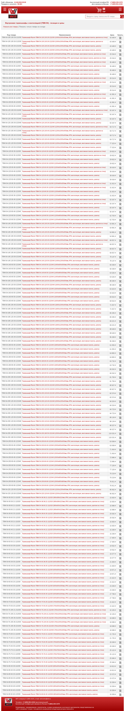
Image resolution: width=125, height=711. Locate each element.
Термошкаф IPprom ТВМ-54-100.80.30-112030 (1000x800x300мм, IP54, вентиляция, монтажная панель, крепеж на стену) (64, 82)
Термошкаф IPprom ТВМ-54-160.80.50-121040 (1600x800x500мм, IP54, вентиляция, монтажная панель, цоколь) (60, 297)
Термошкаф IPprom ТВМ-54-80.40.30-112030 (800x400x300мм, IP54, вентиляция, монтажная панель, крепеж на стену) (63, 670)
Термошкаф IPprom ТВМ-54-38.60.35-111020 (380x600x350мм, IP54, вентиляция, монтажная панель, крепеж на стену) (63, 513)
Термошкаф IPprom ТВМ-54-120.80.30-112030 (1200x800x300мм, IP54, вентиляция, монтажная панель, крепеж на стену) (64, 187)
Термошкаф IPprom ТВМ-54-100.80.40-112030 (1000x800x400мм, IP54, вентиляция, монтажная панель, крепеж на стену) (64, 98)
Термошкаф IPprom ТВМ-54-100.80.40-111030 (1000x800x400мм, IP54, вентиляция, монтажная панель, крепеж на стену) (64, 94)
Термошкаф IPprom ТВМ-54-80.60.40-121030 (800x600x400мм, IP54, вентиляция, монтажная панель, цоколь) (60, 690)
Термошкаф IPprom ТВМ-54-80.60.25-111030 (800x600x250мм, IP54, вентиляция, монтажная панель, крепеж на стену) (63, 674)
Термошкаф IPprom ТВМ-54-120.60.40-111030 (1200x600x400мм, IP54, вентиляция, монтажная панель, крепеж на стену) (64, 167)
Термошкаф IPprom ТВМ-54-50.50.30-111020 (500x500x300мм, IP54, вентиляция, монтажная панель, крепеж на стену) (63, 546)
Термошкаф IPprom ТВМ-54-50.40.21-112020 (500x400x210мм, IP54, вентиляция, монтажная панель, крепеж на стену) (63, 533)
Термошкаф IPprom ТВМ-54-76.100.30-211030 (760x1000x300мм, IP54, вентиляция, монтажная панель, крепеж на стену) (64, 618)
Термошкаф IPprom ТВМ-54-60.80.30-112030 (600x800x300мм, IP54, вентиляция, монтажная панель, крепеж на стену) (63, 598)
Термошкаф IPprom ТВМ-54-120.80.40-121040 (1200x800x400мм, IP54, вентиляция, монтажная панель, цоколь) (60, 207)
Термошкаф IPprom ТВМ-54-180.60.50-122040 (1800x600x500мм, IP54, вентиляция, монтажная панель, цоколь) (60, 357)
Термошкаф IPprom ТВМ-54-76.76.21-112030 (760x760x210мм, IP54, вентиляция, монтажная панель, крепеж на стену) (63, 654)
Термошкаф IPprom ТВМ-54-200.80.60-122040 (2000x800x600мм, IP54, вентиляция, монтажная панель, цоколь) (60, 477)
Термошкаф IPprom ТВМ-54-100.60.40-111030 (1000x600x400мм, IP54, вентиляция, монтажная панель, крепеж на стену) (64, 62)
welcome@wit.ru (45, 699)
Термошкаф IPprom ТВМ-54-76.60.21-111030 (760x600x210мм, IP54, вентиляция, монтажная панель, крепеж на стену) (63, 634)
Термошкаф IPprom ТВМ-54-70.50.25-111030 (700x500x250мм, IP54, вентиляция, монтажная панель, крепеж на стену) (63, 602)
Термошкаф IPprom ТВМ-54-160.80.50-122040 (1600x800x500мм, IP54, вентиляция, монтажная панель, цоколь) (60, 301)
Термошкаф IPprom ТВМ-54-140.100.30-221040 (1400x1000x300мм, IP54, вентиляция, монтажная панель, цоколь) (61, 232)
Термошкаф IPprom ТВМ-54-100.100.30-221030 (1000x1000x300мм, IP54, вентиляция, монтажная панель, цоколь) (61, 46)
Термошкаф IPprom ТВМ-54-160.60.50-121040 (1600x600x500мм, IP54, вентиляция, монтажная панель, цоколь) (60, 289)
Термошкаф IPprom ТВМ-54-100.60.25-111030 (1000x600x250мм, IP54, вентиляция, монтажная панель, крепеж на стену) (64, 54)
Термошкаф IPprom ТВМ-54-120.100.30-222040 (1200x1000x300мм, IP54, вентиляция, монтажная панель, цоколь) (61, 123)
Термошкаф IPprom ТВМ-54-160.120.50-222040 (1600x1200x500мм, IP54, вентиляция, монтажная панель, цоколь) (61, 285)
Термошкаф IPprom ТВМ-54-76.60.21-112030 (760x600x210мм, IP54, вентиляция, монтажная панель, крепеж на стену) (63, 638)
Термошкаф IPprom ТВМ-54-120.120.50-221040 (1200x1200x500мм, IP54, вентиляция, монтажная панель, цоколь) (61, 143)
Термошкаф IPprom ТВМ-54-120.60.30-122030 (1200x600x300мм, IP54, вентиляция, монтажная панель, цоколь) (60, 163)
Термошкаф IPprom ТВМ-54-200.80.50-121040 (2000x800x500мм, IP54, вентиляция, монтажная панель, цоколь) (60, 465)
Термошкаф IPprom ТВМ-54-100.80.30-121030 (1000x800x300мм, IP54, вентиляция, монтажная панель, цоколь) (60, 86)
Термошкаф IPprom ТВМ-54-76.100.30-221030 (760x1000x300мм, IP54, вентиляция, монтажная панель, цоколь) (60, 626)
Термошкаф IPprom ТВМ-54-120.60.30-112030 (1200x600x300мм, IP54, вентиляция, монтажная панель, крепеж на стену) (64, 155)
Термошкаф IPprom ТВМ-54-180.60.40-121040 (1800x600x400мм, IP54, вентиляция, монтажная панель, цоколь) (60, 345)
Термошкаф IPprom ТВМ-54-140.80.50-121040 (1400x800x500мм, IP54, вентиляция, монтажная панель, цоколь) (60, 273)
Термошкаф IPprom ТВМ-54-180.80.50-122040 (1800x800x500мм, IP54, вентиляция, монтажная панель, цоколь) (60, 373)
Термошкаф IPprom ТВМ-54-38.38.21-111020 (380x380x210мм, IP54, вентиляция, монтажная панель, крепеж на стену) (63, 497)
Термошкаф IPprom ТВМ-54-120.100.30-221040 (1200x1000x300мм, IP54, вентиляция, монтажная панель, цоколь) (61, 119)
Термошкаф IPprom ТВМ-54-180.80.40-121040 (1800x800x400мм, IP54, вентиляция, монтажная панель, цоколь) (60, 361)
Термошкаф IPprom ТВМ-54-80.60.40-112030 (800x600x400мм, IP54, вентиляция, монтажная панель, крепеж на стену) (63, 686)
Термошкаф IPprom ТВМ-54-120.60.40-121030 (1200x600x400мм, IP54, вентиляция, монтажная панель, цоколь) (60, 175)
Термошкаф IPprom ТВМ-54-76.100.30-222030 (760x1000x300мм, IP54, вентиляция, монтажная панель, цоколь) (60, 630)
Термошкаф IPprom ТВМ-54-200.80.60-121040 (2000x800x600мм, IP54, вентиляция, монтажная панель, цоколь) (60, 473)
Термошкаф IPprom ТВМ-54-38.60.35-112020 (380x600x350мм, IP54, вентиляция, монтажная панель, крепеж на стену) (63, 517)
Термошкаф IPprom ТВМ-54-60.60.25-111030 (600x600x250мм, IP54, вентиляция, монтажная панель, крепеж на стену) (63, 578)
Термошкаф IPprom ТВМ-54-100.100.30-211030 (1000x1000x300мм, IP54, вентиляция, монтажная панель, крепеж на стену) (65, 37)
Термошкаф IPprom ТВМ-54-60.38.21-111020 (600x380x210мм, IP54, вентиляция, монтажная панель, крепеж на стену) (63, 554)
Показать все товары (10, 27)
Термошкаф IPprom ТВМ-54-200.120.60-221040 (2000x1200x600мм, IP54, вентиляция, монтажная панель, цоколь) (61, 417)
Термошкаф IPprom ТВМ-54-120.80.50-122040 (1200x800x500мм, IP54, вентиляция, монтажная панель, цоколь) (60, 219)
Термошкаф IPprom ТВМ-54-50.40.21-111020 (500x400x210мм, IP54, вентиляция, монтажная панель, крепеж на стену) (63, 529)
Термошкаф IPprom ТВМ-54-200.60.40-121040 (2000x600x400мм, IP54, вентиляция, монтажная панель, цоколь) (60, 441)
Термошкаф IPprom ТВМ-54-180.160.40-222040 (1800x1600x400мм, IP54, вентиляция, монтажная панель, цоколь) (61, 341)
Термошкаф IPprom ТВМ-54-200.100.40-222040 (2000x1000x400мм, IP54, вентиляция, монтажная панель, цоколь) (61, 381)
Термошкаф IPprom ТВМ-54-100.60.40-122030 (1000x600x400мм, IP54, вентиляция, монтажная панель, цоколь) (60, 74)
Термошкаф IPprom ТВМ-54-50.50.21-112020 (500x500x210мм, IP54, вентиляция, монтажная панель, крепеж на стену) (63, 542)
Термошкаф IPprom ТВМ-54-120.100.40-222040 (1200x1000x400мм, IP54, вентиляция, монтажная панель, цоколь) (61, 139)
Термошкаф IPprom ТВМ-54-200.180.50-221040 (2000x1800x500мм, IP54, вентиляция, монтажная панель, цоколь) (61, 433)
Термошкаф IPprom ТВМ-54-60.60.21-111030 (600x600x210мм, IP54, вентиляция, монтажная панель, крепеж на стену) (63, 570)
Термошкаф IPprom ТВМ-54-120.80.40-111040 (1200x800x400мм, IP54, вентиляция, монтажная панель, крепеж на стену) (64, 199)
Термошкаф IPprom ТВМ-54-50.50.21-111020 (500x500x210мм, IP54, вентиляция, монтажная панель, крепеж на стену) (63, 538)
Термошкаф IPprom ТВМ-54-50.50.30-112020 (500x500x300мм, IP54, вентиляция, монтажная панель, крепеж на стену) (63, 550)
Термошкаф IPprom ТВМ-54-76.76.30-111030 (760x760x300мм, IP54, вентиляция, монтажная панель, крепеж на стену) (63, 658)
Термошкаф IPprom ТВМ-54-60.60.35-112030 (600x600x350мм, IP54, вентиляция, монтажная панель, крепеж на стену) (63, 590)
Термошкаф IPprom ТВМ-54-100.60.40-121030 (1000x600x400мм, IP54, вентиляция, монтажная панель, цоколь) (60, 70)
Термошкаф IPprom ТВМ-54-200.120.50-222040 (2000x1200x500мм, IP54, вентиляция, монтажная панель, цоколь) (61, 413)
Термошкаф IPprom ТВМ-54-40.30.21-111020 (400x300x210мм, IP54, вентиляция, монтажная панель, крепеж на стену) (63, 521)
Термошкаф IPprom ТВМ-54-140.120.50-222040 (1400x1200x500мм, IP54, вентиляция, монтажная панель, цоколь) (61, 261)
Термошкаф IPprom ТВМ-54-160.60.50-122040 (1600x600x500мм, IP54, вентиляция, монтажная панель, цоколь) (60, 293)
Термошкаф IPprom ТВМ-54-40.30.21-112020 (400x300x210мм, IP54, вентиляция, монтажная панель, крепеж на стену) (63, 525)
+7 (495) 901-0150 (29, 702)
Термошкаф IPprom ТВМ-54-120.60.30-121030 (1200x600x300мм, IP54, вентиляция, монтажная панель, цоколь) (60, 159)
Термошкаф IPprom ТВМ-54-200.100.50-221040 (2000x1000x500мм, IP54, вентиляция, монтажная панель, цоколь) (61, 385)
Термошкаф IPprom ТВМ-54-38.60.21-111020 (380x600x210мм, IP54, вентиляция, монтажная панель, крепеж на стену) (63, 505)
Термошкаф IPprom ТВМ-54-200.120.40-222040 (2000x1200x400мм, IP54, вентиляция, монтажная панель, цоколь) (61, 405)
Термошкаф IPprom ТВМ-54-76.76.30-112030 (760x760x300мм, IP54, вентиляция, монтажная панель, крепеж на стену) (63, 662)
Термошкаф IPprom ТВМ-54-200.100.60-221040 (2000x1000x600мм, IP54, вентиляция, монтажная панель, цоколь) (61, 393)
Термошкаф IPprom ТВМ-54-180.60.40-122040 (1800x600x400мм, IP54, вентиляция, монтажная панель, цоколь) (60, 349)
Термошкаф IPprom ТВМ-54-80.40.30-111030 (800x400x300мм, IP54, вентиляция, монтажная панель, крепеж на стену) (63, 666)
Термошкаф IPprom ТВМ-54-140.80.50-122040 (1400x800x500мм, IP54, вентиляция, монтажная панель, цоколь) (60, 277)
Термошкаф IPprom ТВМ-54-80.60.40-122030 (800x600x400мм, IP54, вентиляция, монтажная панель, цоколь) (60, 694)
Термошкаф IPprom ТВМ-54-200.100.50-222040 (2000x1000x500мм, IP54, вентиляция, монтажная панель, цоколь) (61, 389)
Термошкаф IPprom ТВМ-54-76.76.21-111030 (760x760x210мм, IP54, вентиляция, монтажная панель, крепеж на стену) (63, 650)
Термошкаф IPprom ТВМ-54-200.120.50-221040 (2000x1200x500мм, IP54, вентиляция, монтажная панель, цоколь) (61, 409)
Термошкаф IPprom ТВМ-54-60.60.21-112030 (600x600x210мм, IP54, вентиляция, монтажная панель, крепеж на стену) (63, 574)
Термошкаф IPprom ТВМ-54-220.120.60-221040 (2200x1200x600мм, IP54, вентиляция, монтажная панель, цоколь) (61, 489)
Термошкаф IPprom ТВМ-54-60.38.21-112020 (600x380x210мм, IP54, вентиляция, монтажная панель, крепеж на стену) (63, 558)
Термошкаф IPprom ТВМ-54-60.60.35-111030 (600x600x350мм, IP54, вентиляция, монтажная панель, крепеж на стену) (63, 586)
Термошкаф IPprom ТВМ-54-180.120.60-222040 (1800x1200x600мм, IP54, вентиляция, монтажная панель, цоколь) (61, 333)
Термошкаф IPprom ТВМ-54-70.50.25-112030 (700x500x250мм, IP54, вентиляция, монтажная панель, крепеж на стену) (63, 606)
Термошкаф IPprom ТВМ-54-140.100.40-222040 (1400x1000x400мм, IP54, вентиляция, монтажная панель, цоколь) (61, 253)
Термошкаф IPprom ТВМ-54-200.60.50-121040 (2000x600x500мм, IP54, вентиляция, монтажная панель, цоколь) (60, 449)
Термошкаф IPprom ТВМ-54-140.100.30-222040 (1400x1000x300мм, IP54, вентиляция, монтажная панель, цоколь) (61, 236)
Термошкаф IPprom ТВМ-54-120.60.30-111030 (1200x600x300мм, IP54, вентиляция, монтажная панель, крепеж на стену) (64, 151)
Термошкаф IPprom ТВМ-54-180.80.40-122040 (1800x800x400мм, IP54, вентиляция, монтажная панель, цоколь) (60, 365)
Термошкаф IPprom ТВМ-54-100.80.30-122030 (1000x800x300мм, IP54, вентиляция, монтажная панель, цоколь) (60, 90)
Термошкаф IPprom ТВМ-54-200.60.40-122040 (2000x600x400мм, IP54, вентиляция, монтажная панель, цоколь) (60, 445)
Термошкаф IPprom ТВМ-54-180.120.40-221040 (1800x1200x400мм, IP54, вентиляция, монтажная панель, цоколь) (61, 313)
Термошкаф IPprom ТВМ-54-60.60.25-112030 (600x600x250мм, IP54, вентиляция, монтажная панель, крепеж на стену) (63, 582)
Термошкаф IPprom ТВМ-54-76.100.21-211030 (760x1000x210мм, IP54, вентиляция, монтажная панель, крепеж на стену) (64, 610)
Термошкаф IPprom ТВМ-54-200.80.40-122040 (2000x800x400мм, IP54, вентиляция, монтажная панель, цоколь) (60, 461)
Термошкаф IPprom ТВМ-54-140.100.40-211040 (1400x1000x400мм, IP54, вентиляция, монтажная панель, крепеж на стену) (65, 240)
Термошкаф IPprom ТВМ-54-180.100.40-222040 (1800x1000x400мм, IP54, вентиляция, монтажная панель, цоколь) (61, 309)
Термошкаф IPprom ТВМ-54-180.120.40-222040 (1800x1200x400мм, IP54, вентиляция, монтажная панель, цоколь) (61, 317)
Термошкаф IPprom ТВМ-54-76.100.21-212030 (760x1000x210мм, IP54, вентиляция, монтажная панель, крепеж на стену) (64, 614)
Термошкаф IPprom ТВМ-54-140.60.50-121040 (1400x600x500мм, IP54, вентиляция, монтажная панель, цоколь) (60, 265)
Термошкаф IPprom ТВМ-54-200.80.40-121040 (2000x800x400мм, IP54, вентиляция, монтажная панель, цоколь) (60, 457)
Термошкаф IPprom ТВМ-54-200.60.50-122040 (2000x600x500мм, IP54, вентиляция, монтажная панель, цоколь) (60, 453)
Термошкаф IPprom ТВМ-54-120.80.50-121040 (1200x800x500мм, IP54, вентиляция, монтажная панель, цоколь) (60, 215)
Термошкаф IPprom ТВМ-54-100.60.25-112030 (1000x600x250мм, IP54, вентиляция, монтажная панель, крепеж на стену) (64, 58)
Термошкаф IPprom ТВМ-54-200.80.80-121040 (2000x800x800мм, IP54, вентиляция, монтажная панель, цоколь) (60, 481)
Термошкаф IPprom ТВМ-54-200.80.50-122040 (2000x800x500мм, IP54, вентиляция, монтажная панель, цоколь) (60, 469)
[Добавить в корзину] (120, 38)
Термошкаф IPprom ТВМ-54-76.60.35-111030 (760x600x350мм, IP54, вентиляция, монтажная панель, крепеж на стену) (63, 642)
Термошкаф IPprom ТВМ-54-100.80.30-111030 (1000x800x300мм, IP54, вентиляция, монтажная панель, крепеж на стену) (64, 78)
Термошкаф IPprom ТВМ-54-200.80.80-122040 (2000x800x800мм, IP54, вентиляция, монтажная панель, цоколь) (60, 485)
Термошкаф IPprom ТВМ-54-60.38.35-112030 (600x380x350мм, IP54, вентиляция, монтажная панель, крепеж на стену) (63, 566)
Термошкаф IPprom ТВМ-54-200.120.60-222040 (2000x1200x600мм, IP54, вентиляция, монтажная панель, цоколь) (61, 421)
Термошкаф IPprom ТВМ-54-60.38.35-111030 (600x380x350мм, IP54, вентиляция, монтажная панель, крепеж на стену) (63, 562)
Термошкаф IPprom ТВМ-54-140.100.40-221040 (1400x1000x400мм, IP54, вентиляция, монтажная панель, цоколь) (61, 248)
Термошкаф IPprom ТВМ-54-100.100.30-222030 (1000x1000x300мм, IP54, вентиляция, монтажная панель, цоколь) (61, 50)
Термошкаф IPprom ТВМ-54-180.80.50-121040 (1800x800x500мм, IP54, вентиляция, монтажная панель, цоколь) (60, 369)
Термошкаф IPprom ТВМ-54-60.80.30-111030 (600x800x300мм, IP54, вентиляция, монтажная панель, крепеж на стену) (63, 594)
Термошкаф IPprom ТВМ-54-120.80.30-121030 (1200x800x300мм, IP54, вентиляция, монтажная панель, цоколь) (60, 191)
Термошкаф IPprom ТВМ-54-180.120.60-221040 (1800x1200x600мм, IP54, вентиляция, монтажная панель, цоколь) (61, 329)
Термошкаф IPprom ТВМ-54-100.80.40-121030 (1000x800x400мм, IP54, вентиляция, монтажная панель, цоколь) (60, 102)
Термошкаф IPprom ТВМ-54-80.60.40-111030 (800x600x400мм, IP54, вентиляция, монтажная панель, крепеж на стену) (63, 682)
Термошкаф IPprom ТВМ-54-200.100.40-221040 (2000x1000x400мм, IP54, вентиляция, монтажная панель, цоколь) (61, 377)
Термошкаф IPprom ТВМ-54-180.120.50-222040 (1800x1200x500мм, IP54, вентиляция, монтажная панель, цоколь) (61, 325)
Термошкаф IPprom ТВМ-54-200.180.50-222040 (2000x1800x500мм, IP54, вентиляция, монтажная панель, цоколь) (61, 437)
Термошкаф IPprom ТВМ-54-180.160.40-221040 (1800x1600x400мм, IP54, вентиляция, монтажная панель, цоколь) (61, 337)
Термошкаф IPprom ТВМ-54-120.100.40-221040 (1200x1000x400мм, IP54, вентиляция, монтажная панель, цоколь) (61, 135)
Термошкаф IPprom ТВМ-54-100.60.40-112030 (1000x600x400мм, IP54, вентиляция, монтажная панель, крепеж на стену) (64, 66)
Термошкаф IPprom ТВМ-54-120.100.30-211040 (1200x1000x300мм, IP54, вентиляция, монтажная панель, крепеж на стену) (65, 110)
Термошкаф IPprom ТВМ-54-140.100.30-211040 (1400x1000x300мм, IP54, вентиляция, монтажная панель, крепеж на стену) (65, 223)
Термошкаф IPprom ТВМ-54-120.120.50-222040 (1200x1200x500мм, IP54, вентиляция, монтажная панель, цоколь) (61, 147)
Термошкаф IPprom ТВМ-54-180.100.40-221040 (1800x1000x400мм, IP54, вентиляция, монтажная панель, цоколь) (61, 305)
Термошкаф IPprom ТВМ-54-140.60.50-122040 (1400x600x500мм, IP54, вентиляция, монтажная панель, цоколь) (60, 269)
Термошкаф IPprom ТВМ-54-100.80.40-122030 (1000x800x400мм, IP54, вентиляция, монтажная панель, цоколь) (60, 106)
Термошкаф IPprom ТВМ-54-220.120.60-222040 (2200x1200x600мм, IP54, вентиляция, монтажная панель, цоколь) (61, 493)
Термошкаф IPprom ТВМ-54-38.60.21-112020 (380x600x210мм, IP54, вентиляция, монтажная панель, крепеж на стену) (63, 509)
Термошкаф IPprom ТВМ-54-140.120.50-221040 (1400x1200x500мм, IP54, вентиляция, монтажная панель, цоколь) (61, 257)
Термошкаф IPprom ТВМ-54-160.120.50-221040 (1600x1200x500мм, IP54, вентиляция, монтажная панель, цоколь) (61, 281)
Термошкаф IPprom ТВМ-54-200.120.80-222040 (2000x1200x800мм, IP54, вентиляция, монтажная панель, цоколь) (61, 429)
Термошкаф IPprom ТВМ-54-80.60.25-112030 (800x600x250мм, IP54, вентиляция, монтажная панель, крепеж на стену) (63, 678)
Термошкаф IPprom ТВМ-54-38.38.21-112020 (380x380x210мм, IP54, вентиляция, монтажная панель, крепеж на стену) (63, 501)
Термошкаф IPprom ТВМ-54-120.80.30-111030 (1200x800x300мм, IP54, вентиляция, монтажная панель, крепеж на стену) (64, 183)
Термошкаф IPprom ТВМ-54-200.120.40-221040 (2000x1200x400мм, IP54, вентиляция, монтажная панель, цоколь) (61, 401)
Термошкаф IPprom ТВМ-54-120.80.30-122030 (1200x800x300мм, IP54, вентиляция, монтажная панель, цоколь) (60, 195)
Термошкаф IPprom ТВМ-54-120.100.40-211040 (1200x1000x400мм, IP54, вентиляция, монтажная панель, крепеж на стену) (65, 127)
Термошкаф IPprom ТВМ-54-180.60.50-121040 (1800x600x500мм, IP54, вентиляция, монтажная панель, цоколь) (60, 353)
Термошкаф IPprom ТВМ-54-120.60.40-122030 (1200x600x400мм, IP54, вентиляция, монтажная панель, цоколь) (60, 179)
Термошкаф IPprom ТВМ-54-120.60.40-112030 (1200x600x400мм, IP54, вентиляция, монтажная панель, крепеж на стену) (64, 171)
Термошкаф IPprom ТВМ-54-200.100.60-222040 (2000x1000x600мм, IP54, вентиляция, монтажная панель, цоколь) (61, 397)
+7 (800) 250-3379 (53, 704)
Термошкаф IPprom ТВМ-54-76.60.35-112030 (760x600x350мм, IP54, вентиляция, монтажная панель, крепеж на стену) (63, 646)
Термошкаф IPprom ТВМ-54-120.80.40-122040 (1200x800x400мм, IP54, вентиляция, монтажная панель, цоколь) (60, 211)
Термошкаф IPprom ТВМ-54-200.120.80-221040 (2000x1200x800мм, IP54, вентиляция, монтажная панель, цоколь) (61, 425)
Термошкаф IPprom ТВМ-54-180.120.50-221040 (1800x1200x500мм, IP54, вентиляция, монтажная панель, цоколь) (61, 321)
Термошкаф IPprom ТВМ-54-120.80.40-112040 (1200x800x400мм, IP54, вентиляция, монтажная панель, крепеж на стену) (64, 203)
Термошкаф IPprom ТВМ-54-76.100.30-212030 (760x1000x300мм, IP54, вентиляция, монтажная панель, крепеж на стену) (64, 622)
